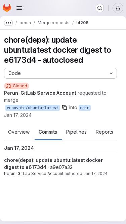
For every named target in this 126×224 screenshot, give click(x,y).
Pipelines (76, 132)
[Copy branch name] (64, 107)
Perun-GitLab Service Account (34, 173)
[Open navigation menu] (19, 8)
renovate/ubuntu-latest (32, 107)
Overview (19, 132)
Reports (104, 132)
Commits (48, 132)
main (84, 107)
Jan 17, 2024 (18, 115)
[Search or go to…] (100, 8)
